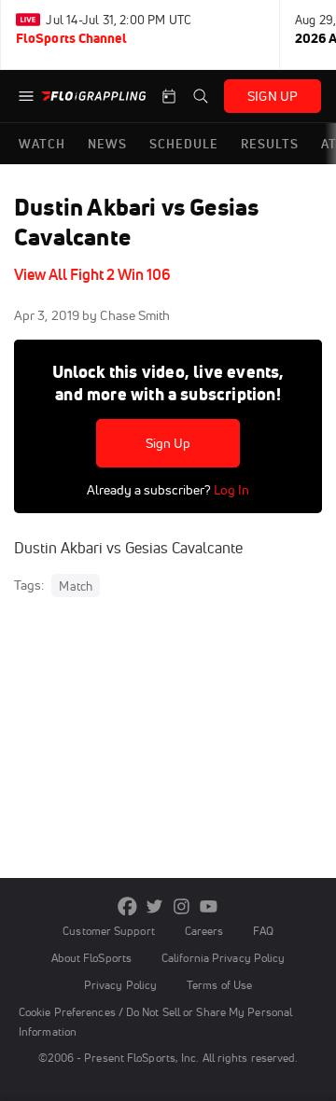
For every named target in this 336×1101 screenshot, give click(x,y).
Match (75, 585)
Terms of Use (219, 985)
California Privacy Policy (223, 958)
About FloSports (91, 958)
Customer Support (109, 931)
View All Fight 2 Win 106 (92, 274)
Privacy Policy (120, 985)
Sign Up (168, 443)
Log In (230, 489)
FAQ (263, 931)
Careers (204, 931)
